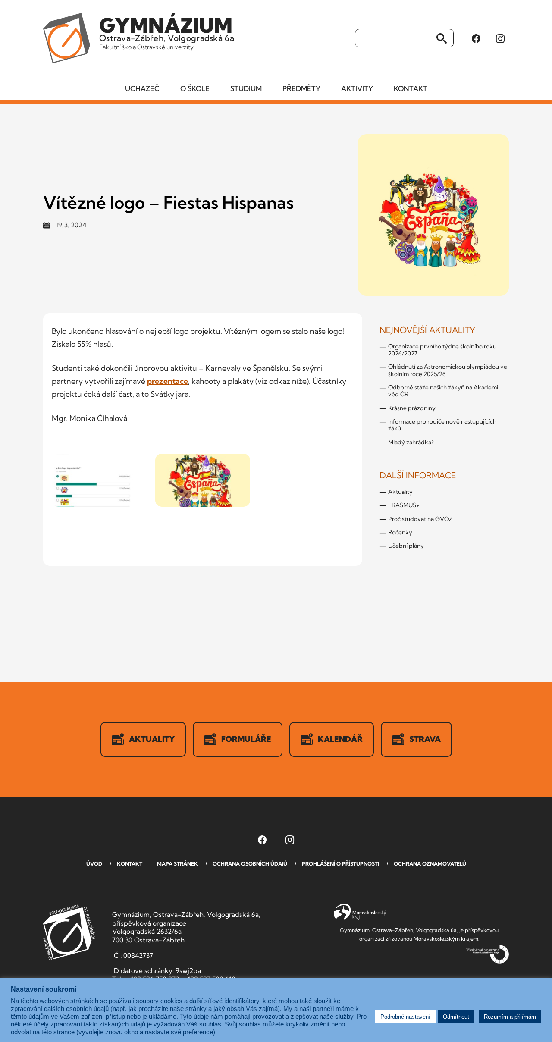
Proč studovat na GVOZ (420, 518)
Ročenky (400, 532)
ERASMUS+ (404, 505)
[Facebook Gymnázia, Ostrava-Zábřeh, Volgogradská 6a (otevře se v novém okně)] (476, 38)
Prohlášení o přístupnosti (340, 863)
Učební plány (406, 545)
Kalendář (340, 739)
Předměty (301, 88)
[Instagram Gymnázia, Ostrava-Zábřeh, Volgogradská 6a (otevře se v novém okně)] (500, 38)
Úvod (94, 863)
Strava (425, 739)
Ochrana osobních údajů (250, 863)
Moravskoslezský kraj (360, 912)
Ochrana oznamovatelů (430, 863)
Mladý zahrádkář (410, 442)
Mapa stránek (177, 863)
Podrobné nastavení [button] (405, 1017)
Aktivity (357, 88)
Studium (246, 88)
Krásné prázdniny (412, 408)
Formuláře (246, 739)
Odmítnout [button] (456, 1017)
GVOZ (69, 932)
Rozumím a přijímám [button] (510, 1017)
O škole (195, 88)
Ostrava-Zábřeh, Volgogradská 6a (166, 32)
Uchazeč (142, 88)
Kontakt (410, 88)
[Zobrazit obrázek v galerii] (99, 480)
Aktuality (400, 491)
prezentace (167, 381)
